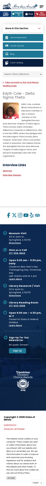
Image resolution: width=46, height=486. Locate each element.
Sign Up (17, 350)
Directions (15, 243)
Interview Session (12, 175)
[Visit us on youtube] (25, 215)
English (36, 482)
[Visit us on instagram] (20, 215)
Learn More (15, 279)
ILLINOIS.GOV (10, 424)
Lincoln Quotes (17, 45)
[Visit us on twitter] (14, 215)
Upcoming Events (18, 37)
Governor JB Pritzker (14, 428)
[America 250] (5, 14)
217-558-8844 (17, 253)
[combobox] (37, 483)
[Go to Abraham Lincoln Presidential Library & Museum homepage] (19, 6)
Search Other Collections (16, 74)
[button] (35, 6)
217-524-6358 (17, 305)
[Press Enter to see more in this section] (23, 28)
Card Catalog (16, 62)
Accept (11, 477)
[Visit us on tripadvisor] (37, 215)
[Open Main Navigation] (41, 6)
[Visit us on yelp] (31, 215)
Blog (12, 54)
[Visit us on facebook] (8, 215)
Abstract (7, 170)
